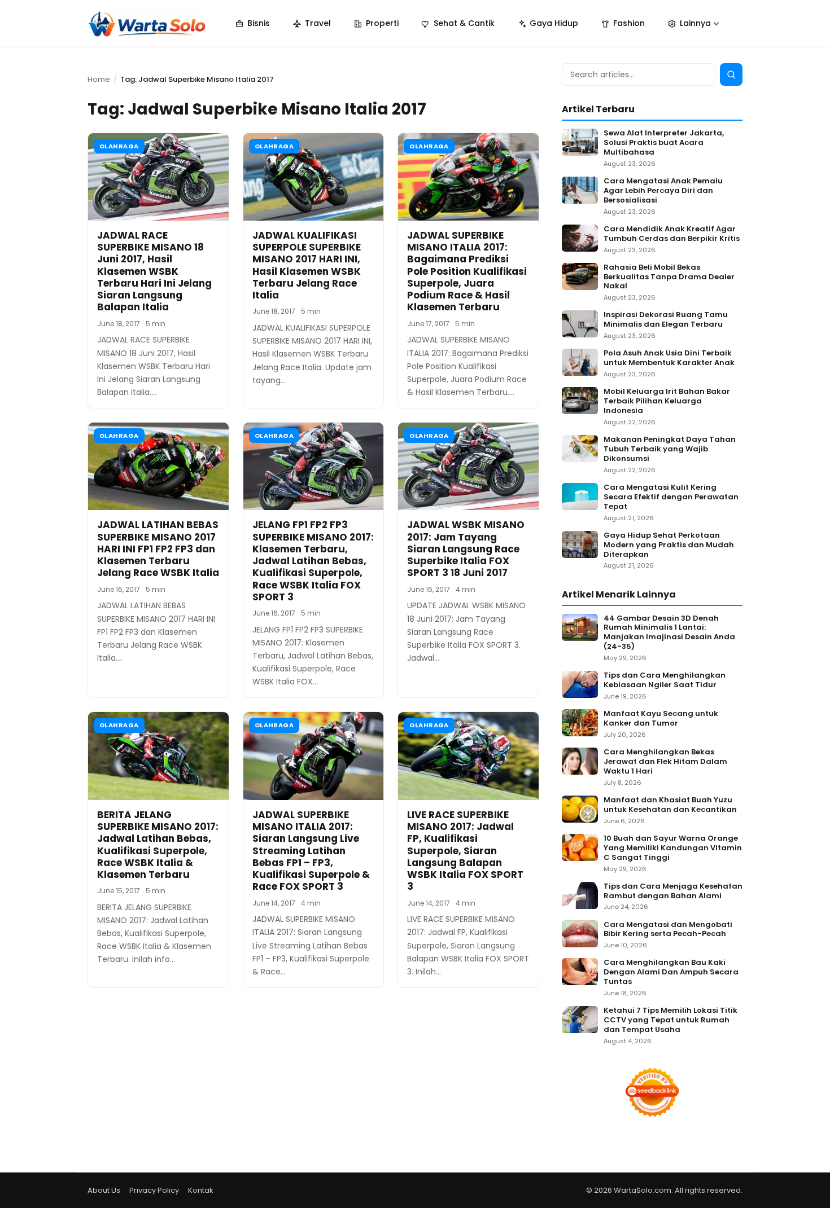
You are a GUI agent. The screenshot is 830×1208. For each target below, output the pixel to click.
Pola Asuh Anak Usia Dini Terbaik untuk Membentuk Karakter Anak (669, 358)
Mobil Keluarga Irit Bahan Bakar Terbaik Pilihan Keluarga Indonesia (667, 401)
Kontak (200, 1190)
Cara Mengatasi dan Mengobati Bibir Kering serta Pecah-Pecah (668, 929)
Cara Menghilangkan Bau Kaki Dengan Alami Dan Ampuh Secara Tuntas (671, 972)
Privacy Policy (154, 1190)
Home (99, 79)
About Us (104, 1190)
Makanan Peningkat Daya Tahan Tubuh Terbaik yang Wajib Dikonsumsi (670, 449)
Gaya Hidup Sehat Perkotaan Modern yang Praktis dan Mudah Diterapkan (669, 545)
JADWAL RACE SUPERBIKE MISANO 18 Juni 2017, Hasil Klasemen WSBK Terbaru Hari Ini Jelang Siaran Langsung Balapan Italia (154, 271)
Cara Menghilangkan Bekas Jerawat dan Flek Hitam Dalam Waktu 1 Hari (665, 762)
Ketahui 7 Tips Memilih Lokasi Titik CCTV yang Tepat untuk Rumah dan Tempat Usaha (670, 1020)
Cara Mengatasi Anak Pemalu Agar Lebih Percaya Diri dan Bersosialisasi (663, 191)
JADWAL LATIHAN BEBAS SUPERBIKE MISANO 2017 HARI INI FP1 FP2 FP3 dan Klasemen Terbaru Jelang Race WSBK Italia (158, 548)
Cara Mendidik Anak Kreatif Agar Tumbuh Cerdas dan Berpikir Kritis (672, 234)
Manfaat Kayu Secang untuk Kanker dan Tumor (661, 718)
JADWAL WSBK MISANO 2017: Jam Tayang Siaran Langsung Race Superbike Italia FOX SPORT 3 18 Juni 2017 (466, 548)
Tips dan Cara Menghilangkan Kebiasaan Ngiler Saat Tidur (665, 680)
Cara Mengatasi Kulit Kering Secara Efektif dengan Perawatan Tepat (671, 497)
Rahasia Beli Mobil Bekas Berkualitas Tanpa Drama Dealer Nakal (669, 277)
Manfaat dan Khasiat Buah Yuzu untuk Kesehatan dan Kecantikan (670, 805)
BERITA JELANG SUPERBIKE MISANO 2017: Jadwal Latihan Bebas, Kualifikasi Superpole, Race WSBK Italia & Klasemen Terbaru (158, 844)
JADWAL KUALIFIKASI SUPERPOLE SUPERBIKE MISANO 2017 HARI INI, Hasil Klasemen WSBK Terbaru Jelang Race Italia (306, 265)
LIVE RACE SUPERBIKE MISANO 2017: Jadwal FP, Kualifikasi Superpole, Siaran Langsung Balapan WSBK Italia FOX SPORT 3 (465, 851)
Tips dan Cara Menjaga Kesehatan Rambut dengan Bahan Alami (673, 891)
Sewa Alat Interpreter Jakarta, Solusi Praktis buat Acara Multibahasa (664, 143)
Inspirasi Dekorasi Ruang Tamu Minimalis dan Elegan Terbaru (666, 320)
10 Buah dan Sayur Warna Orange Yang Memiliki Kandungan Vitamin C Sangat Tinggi (673, 848)
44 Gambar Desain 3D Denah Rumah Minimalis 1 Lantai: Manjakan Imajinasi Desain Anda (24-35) (669, 633)
